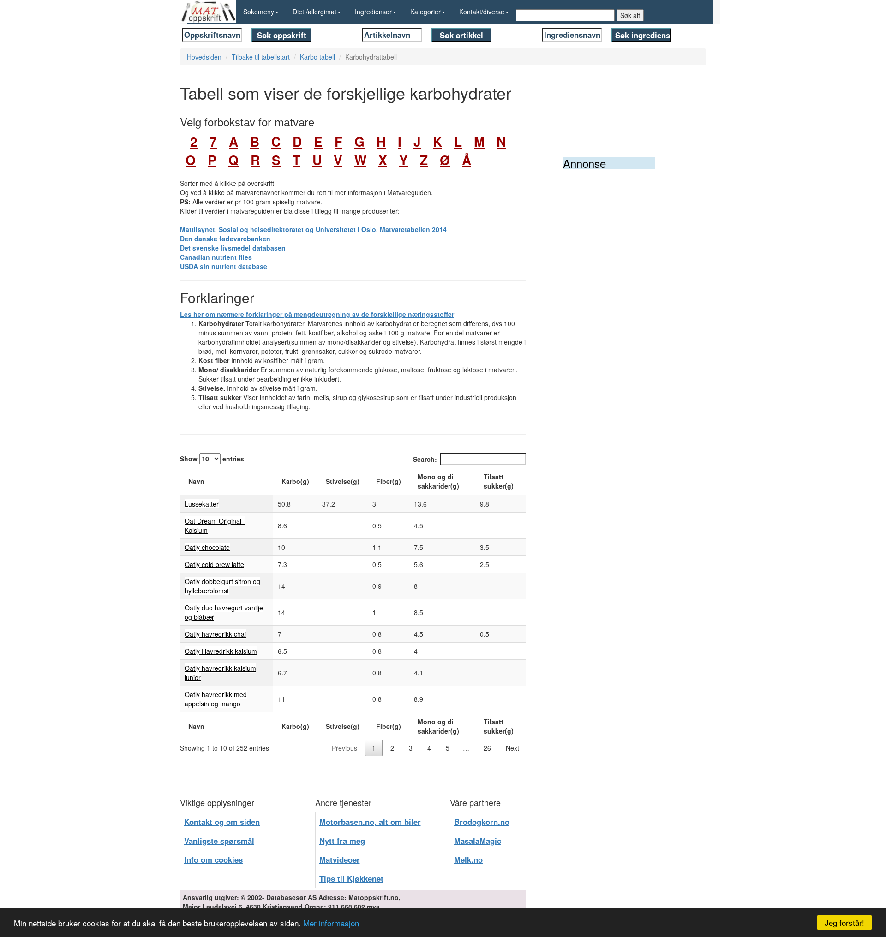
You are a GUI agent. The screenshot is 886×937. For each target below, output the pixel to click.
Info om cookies (213, 859)
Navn (196, 481)
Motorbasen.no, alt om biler (370, 821)
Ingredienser (373, 11)
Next (512, 747)
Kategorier (425, 11)
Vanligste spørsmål (219, 840)
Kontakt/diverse (481, 11)
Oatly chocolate (207, 547)
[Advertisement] (632, 312)
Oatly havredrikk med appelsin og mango (216, 699)
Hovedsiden (204, 56)
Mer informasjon (331, 923)
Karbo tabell (317, 56)
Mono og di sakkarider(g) (438, 481)
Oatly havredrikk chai (215, 634)
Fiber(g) (388, 481)
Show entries (212, 458)
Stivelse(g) (342, 481)
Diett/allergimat (314, 11)
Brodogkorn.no (481, 821)
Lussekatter (202, 503)
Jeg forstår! (844, 922)
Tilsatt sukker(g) (499, 481)
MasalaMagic (477, 840)
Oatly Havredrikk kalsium (221, 651)
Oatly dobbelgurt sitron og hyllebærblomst (222, 586)
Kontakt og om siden (222, 821)
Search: (425, 459)
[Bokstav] (182, 141)
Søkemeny (258, 11)
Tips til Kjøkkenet (351, 878)
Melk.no (468, 859)
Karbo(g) (295, 481)
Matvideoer (339, 859)
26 (487, 747)
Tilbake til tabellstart (261, 56)
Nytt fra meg (342, 840)
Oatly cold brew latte (214, 564)
